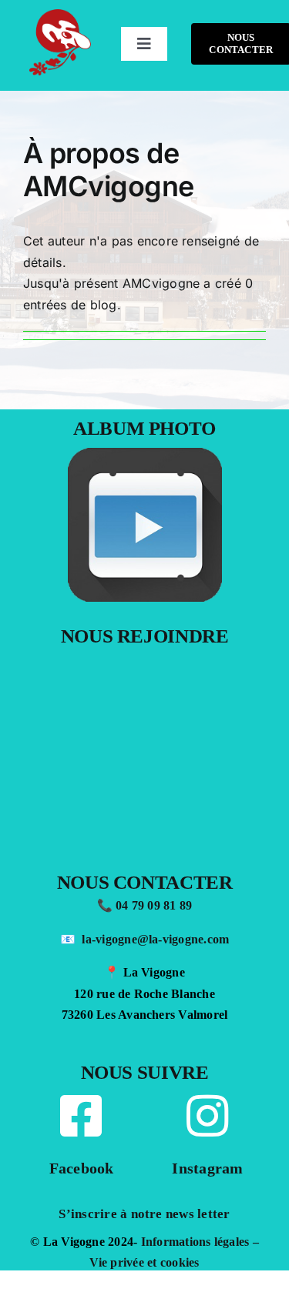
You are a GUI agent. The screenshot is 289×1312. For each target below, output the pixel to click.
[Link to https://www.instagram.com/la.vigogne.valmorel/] (207, 1116)
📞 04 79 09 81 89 (145, 905)
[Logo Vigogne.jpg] (60, 15)
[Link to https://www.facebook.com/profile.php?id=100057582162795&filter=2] (81, 1116)
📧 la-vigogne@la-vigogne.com (145, 939)
